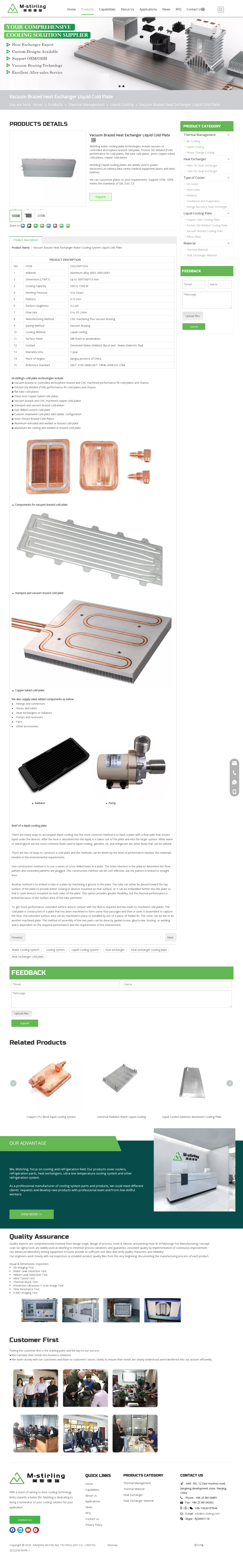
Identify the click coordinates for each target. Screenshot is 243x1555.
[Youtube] (28, 1530)
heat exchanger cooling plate (149, 950)
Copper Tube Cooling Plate (203, 219)
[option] (39, 1310)
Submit (194, 326)
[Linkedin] (20, 1530)
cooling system (55, 950)
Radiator (192, 195)
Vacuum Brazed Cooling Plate (205, 231)
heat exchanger (115, 950)
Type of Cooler (194, 178)
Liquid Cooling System (85, 950)
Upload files (192, 316)
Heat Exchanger (195, 159)
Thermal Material (197, 249)
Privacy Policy (93, 1525)
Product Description (25, 240)
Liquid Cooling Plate (198, 213)
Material (190, 243)
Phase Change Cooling (200, 152)
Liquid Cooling (195, 147)
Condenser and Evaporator (203, 201)
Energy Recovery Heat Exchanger (207, 207)
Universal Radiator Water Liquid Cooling (121, 1117)
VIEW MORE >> (31, 1214)
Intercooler (193, 189)
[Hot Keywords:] (221, 10)
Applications (92, 1501)
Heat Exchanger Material (202, 255)
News (88, 1507)
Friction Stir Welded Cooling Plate (207, 225)
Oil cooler (192, 184)
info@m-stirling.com (207, 1513)
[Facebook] (12, 1530)
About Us (91, 1495)
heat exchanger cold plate (28, 956)
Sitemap (112, 1545)
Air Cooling (193, 141)
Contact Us (25, 1520)
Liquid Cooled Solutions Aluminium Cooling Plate (192, 1117)
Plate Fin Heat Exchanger (202, 165)
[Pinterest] (36, 1530)
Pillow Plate (194, 237)
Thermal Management (200, 135)
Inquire (100, 197)
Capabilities (92, 1489)
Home (89, 1484)
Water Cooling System (25, 950)
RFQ (88, 1513)
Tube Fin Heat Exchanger (202, 171)
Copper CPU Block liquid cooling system (51, 1117)
